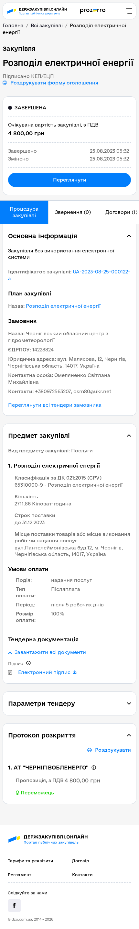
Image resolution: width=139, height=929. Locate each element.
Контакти (82, 874)
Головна (13, 25)
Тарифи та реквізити (30, 860)
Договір (80, 860)
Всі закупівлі (47, 25)
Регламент (19, 874)
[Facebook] (14, 905)
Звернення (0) (73, 212)
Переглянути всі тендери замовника (55, 405)
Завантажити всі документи (50, 652)
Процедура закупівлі (24, 212)
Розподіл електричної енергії (63, 306)
